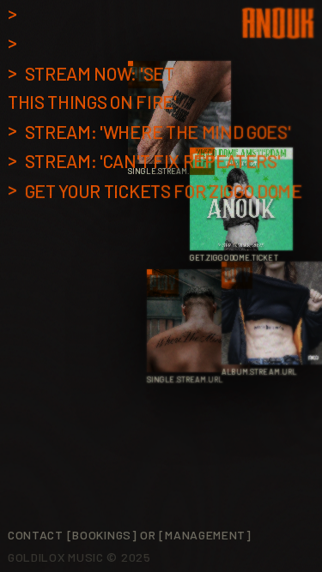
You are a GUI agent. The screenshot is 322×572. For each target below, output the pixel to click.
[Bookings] (102, 534)
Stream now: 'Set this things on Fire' (92, 87)
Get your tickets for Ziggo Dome (163, 191)
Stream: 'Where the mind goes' (158, 131)
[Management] (205, 534)
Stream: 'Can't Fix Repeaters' (153, 161)
